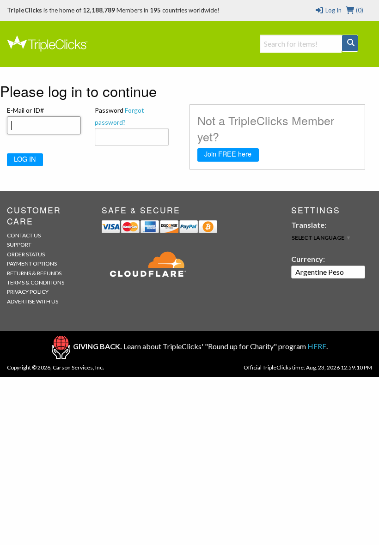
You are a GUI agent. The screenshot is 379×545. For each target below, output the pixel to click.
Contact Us (24, 235)
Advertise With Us (32, 301)
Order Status (26, 254)
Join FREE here (227, 153)
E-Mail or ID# (25, 110)
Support (19, 244)
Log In (332, 10)
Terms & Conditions (35, 282)
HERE (316, 346)
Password (119, 116)
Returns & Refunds (34, 273)
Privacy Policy (28, 291)
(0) (359, 10)
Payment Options (32, 263)
